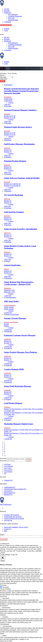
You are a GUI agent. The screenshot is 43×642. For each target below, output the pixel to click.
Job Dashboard (13, 14)
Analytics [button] (3, 615)
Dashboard (7, 12)
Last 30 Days (8, 471)
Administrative (9, 487)
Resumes (7, 11)
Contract (8, 480)
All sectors (8, 491)
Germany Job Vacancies (11, 515)
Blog (5, 531)
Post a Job (11, 18)
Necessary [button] (3, 585)
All (5, 473)
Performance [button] (4, 605)
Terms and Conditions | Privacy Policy (16, 527)
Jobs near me (8, 520)
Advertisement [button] (4, 624)
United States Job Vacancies (13, 516)
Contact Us (7, 529)
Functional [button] (3, 596)
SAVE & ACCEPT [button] (6, 641)
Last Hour (7, 464)
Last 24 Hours (8, 466)
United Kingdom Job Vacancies (14, 518)
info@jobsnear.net (6, 504)
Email (2, 534)
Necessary (5, 587)
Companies (7, 22)
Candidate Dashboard (15, 16)
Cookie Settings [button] (5, 554)
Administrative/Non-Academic (15, 489)
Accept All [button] (13, 554)
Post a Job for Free (6, 25)
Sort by (2, 75)
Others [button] (2, 633)
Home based (9, 493)
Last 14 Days (8, 470)
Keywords (3, 458)
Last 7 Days (8, 468)
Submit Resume (13, 20)
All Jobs (6, 9)
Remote (8, 494)
